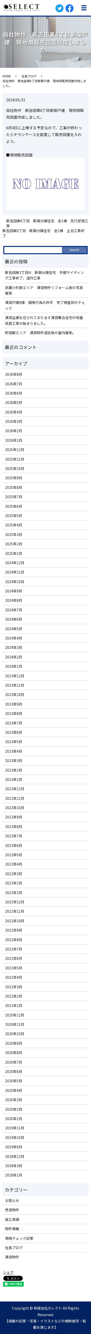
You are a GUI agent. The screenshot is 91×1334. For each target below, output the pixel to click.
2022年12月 (14, 788)
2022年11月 (14, 798)
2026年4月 (13, 412)
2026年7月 (13, 383)
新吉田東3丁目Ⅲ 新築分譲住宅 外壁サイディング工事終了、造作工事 (44, 275)
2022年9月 (13, 816)
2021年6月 (13, 958)
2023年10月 (14, 694)
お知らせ (12, 1200)
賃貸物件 (12, 1256)
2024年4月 (13, 638)
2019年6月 (13, 1146)
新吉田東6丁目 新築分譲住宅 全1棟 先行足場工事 (47, 223)
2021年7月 (13, 948)
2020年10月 (14, 1033)
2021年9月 (13, 930)
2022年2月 (13, 882)
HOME (7, 76)
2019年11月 (14, 1127)
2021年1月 (13, 1005)
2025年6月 (13, 506)
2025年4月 (13, 524)
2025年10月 (14, 468)
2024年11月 (14, 572)
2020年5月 (13, 1080)
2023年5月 (13, 741)
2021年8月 (13, 939)
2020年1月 (13, 1118)
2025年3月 (13, 534)
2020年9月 (13, 1043)
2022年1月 (13, 892)
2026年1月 (13, 440)
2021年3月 (13, 986)
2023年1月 (13, 779)
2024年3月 (13, 647)
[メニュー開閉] (83, 7)
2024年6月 (13, 619)
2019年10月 (14, 1137)
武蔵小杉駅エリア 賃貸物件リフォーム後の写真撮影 (44, 290)
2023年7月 (13, 722)
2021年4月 (13, 977)
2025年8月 (13, 487)
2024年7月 (13, 609)
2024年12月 (14, 562)
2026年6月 (13, 393)
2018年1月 (13, 1175)
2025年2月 (13, 543)
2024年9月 (13, 590)
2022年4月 (13, 864)
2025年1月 (13, 553)
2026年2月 (13, 430)
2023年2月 (13, 770)
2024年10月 (14, 581)
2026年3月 (13, 421)
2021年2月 (13, 996)
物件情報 (12, 1228)
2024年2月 (13, 656)
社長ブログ (29, 76)
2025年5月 (13, 515)
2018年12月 (14, 1156)
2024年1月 (13, 666)
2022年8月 (13, 826)
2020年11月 (14, 1024)
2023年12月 (14, 675)
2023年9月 (13, 704)
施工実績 (12, 1219)
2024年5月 (13, 628)
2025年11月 (14, 459)
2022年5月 (13, 854)
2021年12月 (14, 901)
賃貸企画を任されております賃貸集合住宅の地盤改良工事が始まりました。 (44, 320)
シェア (8, 1272)
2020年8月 (13, 1052)
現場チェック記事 (19, 1238)
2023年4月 (13, 751)
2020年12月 (14, 1015)
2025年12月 (14, 449)
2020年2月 (13, 1109)
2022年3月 (13, 873)
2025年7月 (13, 496)
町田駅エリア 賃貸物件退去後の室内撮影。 (40, 332)
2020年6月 (13, 1071)
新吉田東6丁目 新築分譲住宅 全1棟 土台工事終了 (43, 233)
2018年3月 (13, 1165)
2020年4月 (13, 1090)
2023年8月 (13, 713)
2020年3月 (13, 1099)
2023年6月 (13, 732)
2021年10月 (14, 920)
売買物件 (12, 1209)
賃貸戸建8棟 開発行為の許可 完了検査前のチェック (45, 305)
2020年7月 (13, 1062)
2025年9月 (13, 477)
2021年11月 (14, 911)
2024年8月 (13, 600)
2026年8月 (13, 374)
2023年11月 (14, 685)
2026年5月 (13, 402)
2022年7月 (13, 835)
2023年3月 (13, 760)
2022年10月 (14, 807)
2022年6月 (13, 845)
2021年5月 (13, 967)
